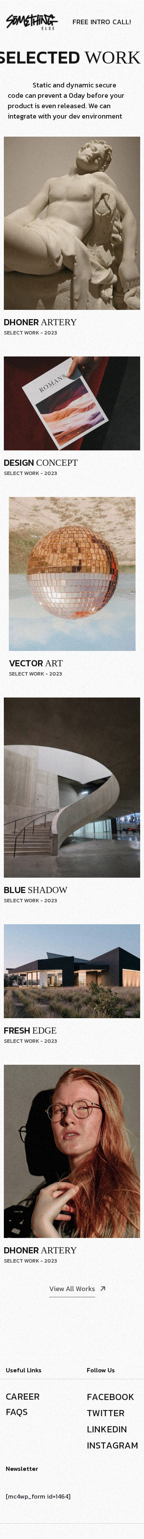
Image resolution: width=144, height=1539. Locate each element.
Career (23, 1396)
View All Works (72, 1288)
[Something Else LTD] (32, 21)
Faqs (17, 1412)
